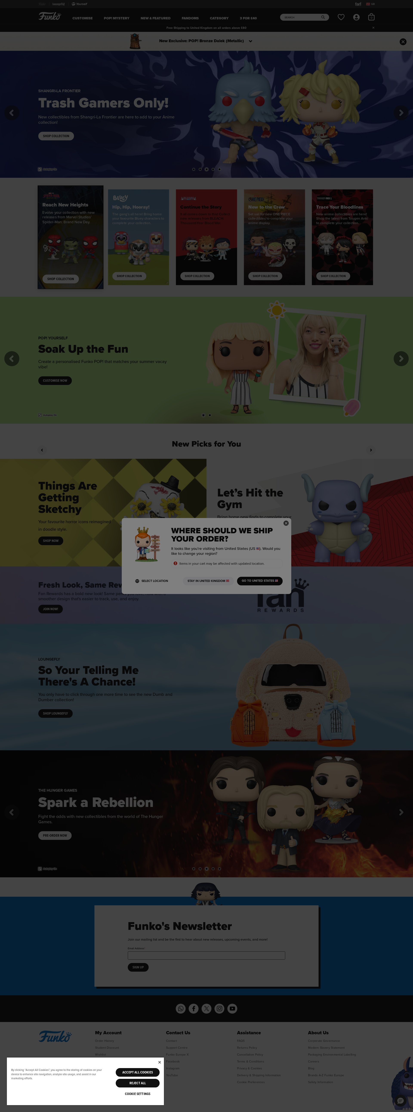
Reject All (137, 1083)
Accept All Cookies (137, 1072)
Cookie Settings (137, 1094)
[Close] (159, 1062)
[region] (85, 1081)
